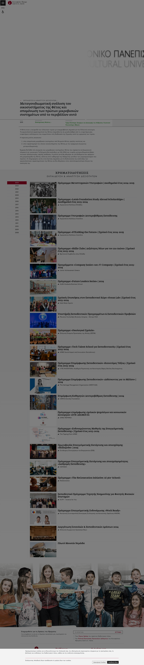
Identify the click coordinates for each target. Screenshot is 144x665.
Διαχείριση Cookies (99, 662)
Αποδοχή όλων (113, 662)
